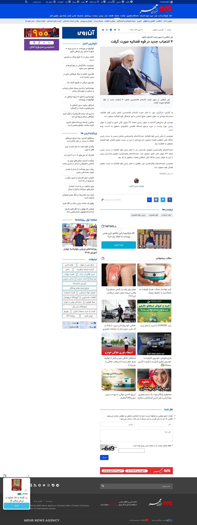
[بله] (53, 485)
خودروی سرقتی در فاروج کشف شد (80, 82)
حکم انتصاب (166, 215)
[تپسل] (102, 226)
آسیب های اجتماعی (54, 21)
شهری (139, 21)
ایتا (67, 2)
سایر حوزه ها (29, 21)
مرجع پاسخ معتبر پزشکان (79, 288)
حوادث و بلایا (40, 21)
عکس (74, 15)
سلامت (122, 15)
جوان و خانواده (110, 21)
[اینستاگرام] (48, 485)
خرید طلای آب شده (87, 274)
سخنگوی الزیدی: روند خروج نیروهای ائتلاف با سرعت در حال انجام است (80, 140)
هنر (156, 15)
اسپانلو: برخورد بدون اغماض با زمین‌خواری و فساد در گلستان (82, 107)
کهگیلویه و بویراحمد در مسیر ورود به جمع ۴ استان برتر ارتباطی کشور (80, 50)
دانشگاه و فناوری (133, 15)
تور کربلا (93, 278)
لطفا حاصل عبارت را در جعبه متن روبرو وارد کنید (153, 445)
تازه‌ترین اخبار (89, 44)
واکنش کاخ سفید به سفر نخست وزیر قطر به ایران (79, 148)
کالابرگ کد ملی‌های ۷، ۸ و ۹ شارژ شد (79, 155)
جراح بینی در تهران (87, 264)
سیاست (95, 15)
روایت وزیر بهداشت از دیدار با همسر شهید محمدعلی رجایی (80, 171)
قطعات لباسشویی (89, 297)
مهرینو (66, 311)
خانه (170, 15)
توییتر (83, 2)
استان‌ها (80, 15)
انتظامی (159, 21)
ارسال (104, 457)
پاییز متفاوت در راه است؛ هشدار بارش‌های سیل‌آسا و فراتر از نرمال (81, 188)
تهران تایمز (88, 316)
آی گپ (110, 2)
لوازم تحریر (69, 264)
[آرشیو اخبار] (30, 485)
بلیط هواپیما (90, 302)
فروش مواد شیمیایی (87, 292)
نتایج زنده (61, 2)
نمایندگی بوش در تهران (73, 302)
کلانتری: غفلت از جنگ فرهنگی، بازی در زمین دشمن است (78, 76)
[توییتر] (44, 485)
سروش (119, 2)
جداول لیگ (49, 2)
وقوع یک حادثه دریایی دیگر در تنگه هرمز (78, 203)
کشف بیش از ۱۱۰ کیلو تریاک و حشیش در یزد (79, 59)
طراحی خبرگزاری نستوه (159, 520)
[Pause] (140, 246)
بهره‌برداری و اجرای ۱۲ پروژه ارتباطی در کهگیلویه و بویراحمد (79, 98)
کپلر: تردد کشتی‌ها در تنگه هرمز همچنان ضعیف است (78, 196)
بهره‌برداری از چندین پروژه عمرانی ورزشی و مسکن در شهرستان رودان (78, 90)
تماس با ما (38, 501)
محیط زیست (98, 21)
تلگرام (128, 2)
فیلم (69, 15)
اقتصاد (111, 15)
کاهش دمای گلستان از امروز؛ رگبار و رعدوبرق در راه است (80, 179)
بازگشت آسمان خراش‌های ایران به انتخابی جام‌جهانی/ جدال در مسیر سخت (78, 162)
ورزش (101, 15)
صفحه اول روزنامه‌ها (86, 220)
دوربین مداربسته (79, 283)
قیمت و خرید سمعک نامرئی (84, 311)
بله (102, 2)
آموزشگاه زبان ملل (79, 306)
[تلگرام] (57, 485)
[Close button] (28, 475)
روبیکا (74, 2)
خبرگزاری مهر (159, 112)
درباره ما (49, 501)
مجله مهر (63, 15)
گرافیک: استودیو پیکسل (137, 520)
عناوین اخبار (167, 21)
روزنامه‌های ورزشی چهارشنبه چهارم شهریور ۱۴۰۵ (80, 250)
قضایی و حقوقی (149, 21)
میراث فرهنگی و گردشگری (126, 21)
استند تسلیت (82, 278)
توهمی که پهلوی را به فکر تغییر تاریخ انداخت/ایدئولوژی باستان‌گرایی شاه (79, 210)
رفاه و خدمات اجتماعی (71, 21)
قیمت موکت (69, 274)
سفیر (67, 269)
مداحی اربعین (68, 278)
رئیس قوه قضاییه (138, 215)
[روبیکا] (40, 485)
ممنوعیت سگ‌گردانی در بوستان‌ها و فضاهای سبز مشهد (80, 67)
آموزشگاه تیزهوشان (70, 297)
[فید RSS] (35, 485)
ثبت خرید (118, 245)
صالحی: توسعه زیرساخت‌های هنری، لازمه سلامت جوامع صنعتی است (80, 124)
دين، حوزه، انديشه (146, 15)
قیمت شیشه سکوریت (85, 269)
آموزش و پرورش (86, 21)
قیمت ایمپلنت (69, 292)
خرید (17, 505)
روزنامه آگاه (70, 316)
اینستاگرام (93, 2)
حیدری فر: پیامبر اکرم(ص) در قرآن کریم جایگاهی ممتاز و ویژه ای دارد (78, 115)
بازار (106, 15)
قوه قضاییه (153, 215)
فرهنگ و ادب (163, 15)
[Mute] (144, 246)
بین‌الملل (87, 15)
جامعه (117, 15)
